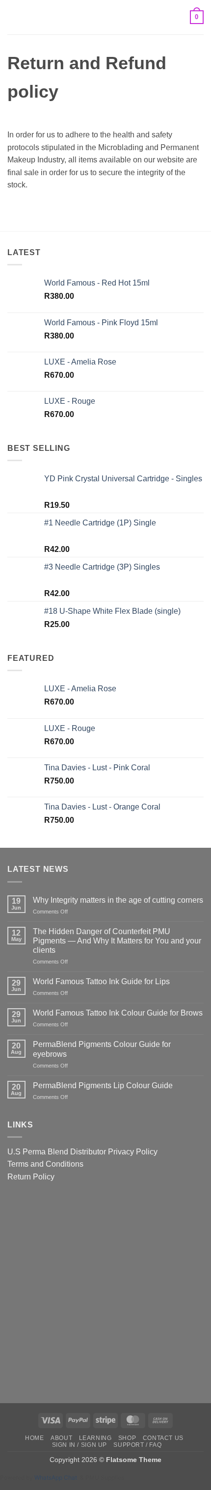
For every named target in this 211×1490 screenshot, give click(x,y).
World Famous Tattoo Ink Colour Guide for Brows (118, 1013)
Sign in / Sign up (79, 1444)
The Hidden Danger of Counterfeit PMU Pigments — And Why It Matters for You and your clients (117, 940)
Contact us (163, 1438)
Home (34, 1438)
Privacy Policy (133, 1152)
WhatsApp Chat (57, 1477)
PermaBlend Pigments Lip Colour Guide (103, 1085)
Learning (95, 1438)
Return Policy (30, 1177)
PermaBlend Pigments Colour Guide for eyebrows (102, 1049)
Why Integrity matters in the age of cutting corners (118, 900)
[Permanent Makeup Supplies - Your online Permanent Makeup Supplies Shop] (105, 17)
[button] (13, 17)
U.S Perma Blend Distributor (56, 1152)
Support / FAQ (137, 1444)
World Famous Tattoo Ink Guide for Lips (101, 981)
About (61, 1438)
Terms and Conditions (45, 1164)
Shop (127, 1438)
